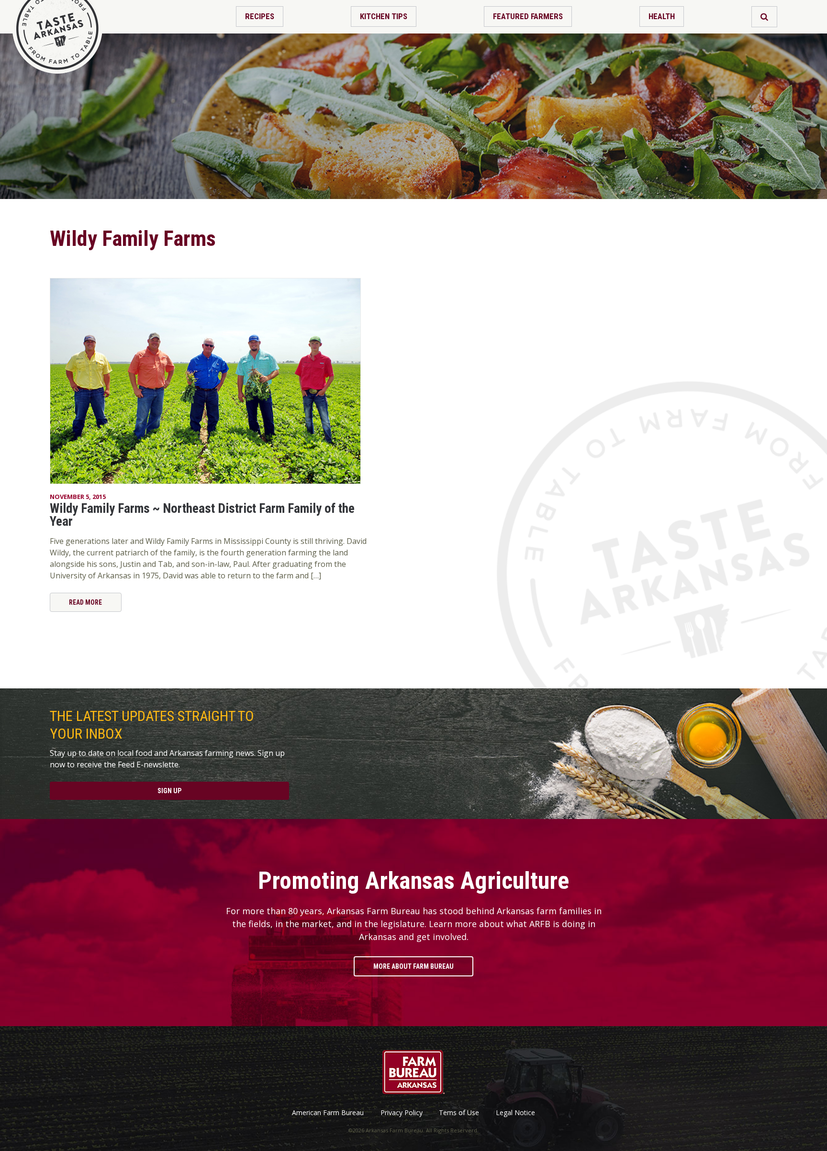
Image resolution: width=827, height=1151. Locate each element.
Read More (85, 602)
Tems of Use (459, 1112)
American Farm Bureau (328, 1112)
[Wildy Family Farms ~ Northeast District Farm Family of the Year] (213, 381)
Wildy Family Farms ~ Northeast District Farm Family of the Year (202, 515)
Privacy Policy (401, 1112)
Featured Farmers (528, 16)
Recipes (259, 16)
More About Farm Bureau (413, 966)
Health (661, 16)
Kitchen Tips (383, 16)
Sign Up (169, 791)
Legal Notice (515, 1112)
